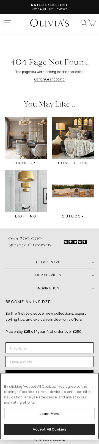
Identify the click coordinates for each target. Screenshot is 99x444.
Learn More (49, 413)
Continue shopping (49, 79)
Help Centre (48, 262)
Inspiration (48, 288)
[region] (49, 406)
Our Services (48, 275)
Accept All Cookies (49, 429)
